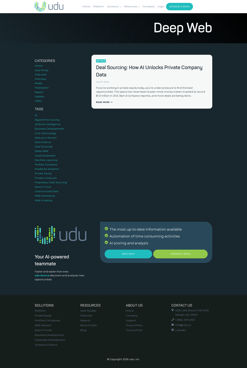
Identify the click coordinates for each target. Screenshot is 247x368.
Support (131, 320)
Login (161, 6)
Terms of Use (134, 330)
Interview (40, 79)
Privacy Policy (134, 325)
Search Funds (43, 330)
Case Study (41, 70)
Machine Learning (46, 160)
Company (149, 6)
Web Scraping (43, 200)
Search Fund (43, 186)
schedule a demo (179, 6)
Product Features (46, 177)
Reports (85, 320)
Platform (98, 6)
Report (39, 92)
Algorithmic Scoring (47, 119)
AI (36, 115)
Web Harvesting (45, 195)
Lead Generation (45, 155)
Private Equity (43, 173)
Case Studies (88, 310)
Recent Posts (88, 325)
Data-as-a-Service (46, 137)
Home (86, 6)
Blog (83, 330)
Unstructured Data (46, 191)
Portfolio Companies (47, 320)
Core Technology (45, 133)
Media (38, 83)
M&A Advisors (43, 325)
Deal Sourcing (43, 146)
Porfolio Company (46, 164)
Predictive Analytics (47, 168)
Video (38, 100)
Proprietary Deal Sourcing (51, 182)
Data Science (43, 142)
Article (101, 61)
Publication (42, 87)
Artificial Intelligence (47, 124)
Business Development (49, 128)
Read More (104, 102)
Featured (40, 74)
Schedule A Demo (46, 344)
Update (39, 96)
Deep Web (41, 150)
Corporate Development (50, 339)
